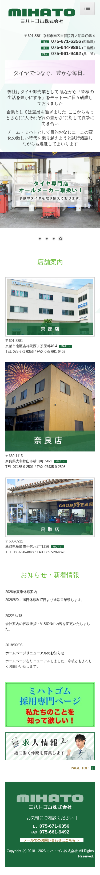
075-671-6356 (54, 826)
